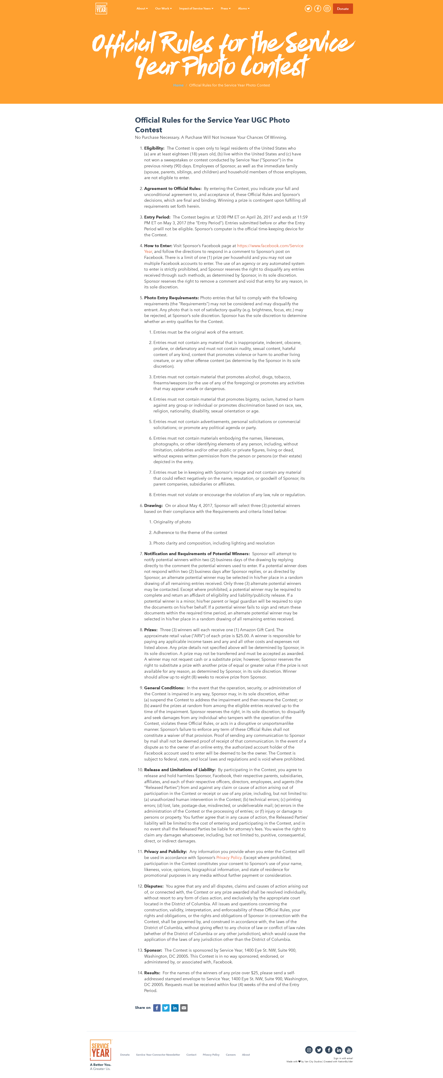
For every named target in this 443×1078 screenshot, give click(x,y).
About (246, 1054)
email (350, 1058)
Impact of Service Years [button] (195, 8)
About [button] (141, 8)
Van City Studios (313, 1061)
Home (178, 85)
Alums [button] (243, 8)
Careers (231, 1054)
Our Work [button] (162, 8)
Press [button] (225, 8)
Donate (343, 8)
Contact (191, 1054)
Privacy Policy (211, 1054)
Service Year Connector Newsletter (158, 1054)
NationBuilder (345, 1061)
